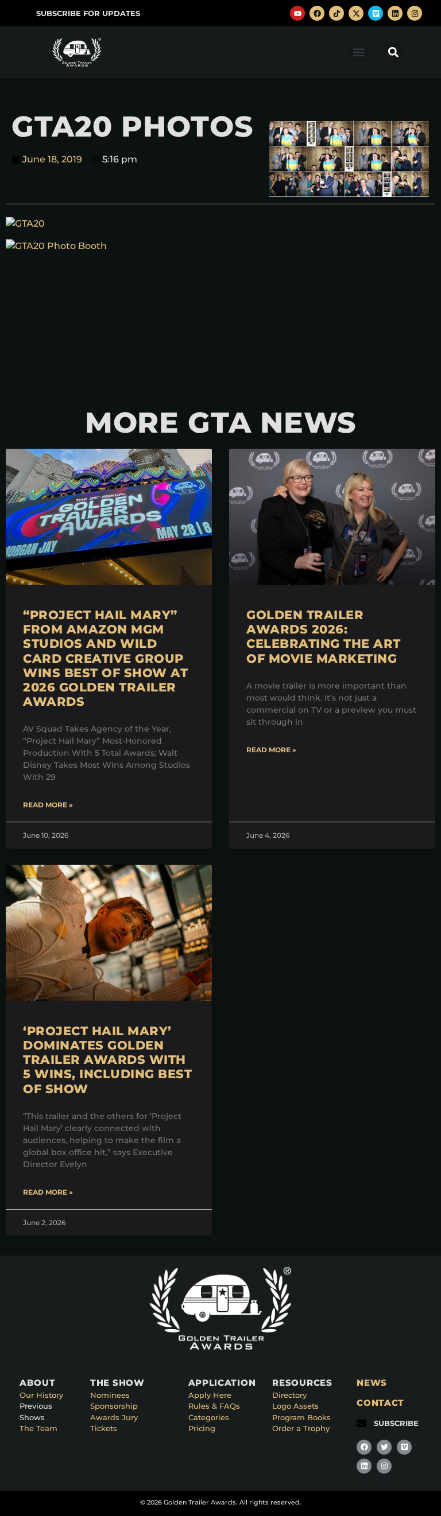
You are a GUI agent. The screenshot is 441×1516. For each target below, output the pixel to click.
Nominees (110, 1395)
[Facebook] (317, 13)
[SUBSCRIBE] (361, 1423)
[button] (358, 51)
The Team (38, 1428)
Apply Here (209, 1395)
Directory (289, 1395)
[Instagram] (414, 13)
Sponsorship (114, 1405)
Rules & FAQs (214, 1405)
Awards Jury (114, 1417)
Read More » (48, 804)
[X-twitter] (356, 13)
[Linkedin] (395, 13)
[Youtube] (297, 13)
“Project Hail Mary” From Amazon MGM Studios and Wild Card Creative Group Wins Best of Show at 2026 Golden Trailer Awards (105, 658)
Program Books (301, 1417)
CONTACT (380, 1402)
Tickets (103, 1428)
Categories (208, 1417)
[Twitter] (384, 1447)
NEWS (372, 1382)
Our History (41, 1395)
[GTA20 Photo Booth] (56, 245)
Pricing (201, 1428)
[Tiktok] (336, 13)
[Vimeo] (375, 13)
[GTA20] (25, 223)
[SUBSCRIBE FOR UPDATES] (24, 13)
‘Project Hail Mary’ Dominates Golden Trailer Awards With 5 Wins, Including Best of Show (107, 1060)
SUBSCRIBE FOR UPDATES (88, 13)
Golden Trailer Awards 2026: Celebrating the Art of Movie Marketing (323, 637)
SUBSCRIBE (396, 1423)
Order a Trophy (301, 1428)
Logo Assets (295, 1405)
